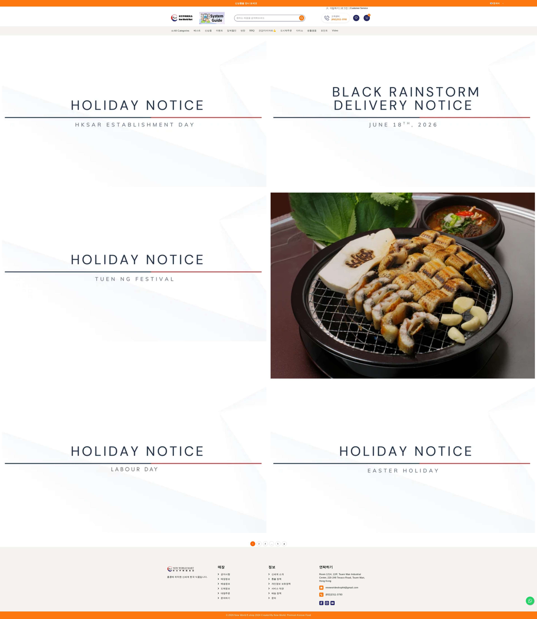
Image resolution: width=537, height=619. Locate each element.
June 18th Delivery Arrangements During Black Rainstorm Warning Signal (344, 111)
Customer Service (359, 8)
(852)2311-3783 (339, 19)
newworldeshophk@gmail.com (342, 587)
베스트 (197, 30)
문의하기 (225, 598)
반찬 (243, 30)
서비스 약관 (277, 588)
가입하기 (334, 8)
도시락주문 (286, 30)
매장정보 (225, 579)
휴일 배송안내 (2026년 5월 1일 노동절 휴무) (46, 457)
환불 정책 (276, 579)
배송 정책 (276, 593)
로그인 (344, 8)
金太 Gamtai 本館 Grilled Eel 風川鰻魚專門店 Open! (322, 284)
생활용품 (311, 30)
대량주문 (225, 593)
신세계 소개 (277, 574)
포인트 (324, 30)
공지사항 (225, 574)
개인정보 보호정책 (281, 584)
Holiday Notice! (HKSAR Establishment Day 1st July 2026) (61, 111)
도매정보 (225, 588)
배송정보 (225, 584)
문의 (273, 598)
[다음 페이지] (284, 543)
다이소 (299, 30)
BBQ (252, 30)
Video (335, 30)
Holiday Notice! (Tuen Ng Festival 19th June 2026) (53, 266)
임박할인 (231, 30)
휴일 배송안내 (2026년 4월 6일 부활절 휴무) (315, 457)
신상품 (208, 30)
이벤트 (219, 30)
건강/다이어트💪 (267, 30)
